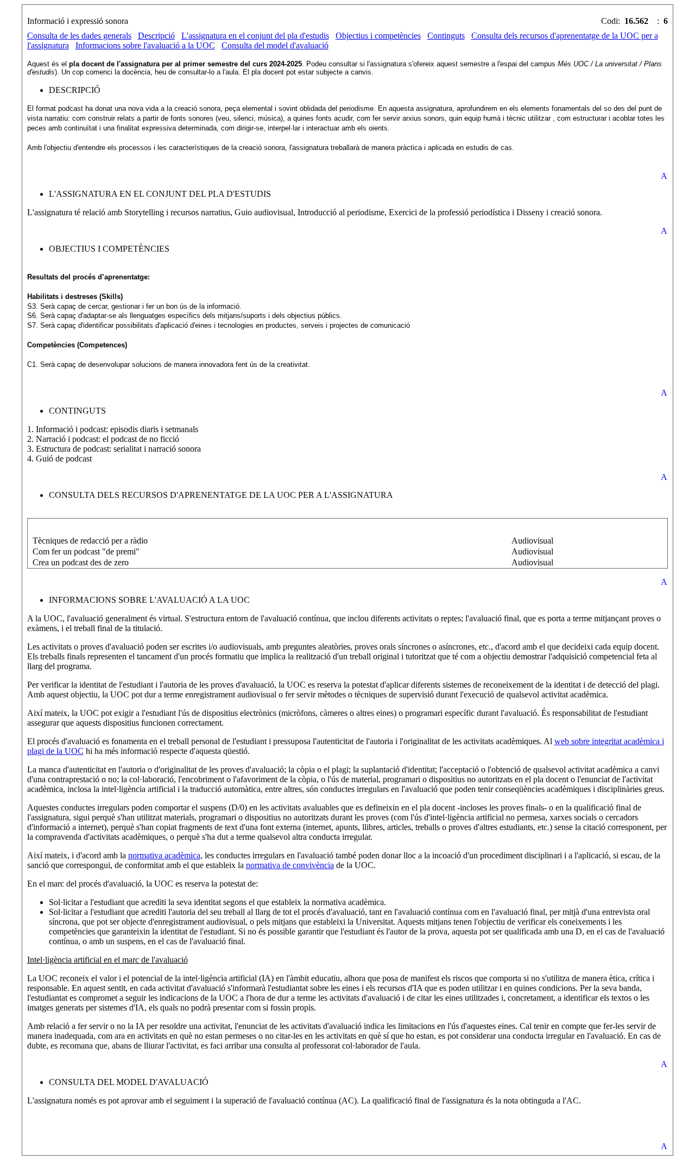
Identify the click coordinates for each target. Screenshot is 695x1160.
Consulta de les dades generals (79, 35)
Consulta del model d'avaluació (275, 45)
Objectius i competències (378, 35)
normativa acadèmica (164, 855)
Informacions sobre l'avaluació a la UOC (145, 45)
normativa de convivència (290, 865)
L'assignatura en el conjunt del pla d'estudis (255, 35)
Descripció (156, 35)
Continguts (446, 35)
